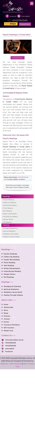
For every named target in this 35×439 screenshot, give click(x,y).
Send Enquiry (17, 57)
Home (6, 304)
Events (6, 322)
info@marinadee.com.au (14, 340)
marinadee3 (9, 348)
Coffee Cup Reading (9, 202)
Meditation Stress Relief (10, 234)
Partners (7, 316)
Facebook (9, 351)
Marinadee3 (25, 16)
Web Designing (16, 364)
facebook (13, 16)
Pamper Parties (8, 219)
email (5, 179)
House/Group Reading (10, 216)
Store (6, 310)
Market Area (8, 330)
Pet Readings (7, 222)
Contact (7, 319)
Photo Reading (8, 208)
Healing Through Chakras (11, 236)
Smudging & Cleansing (10, 228)
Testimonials (8, 307)
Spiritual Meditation (9, 231)
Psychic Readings (8, 199)
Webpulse (4, 364)
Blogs (6, 313)
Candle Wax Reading (9, 205)
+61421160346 (19, 20)
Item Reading (7, 211)
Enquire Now (25, 24)
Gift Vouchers (9, 327)
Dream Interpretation (10, 213)
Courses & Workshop (12, 325)
